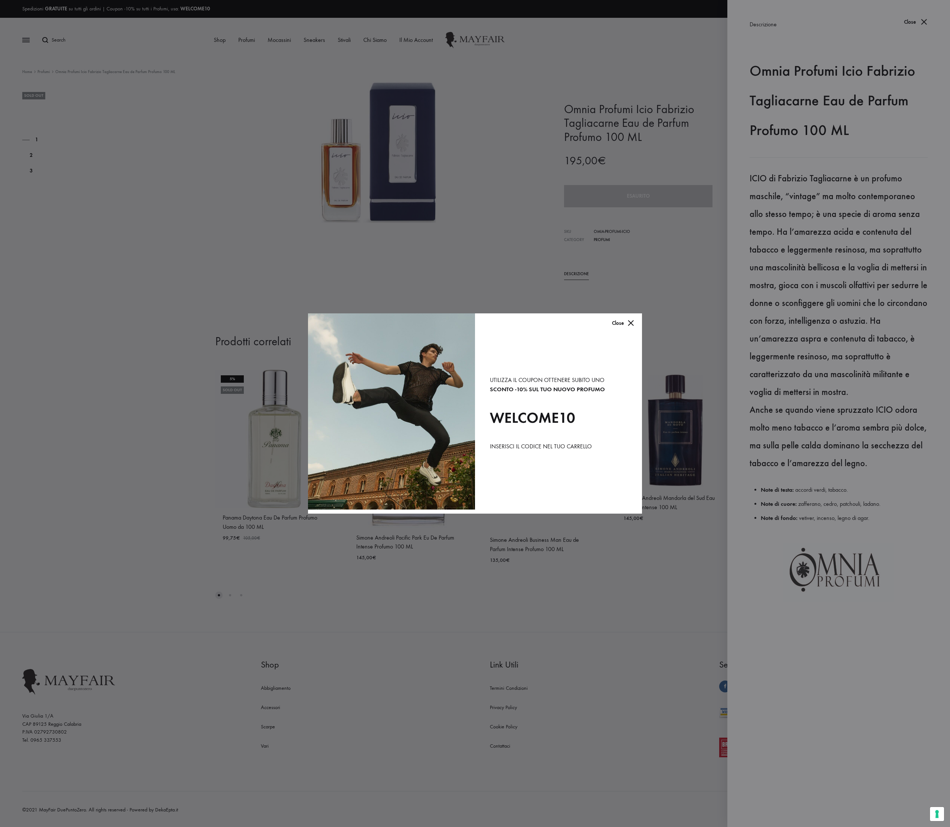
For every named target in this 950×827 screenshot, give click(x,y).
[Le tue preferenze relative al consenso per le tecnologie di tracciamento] (937, 814)
